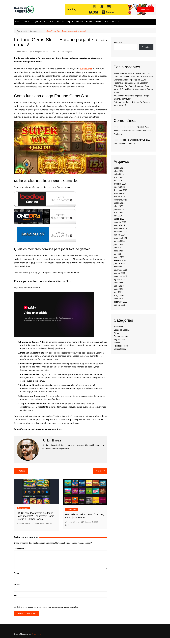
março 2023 (119, 295)
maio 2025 (118, 212)
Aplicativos (118, 327)
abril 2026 (118, 181)
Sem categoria (66, 52)
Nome (17, 573)
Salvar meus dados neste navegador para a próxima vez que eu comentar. (47, 607)
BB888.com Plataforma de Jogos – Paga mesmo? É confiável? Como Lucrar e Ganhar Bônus (36, 516)
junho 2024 (119, 248)
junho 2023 (119, 286)
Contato (26, 22)
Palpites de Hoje (121, 346)
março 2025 (119, 219)
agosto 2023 (119, 280)
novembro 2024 (120, 232)
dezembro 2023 (120, 267)
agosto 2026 (119, 168)
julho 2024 (118, 244)
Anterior (22, 471)
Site (15, 596)
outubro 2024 (119, 235)
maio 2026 (118, 177)
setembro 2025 (120, 200)
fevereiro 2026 (120, 184)
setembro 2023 (120, 276)
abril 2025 (118, 216)
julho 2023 (118, 283)
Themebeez (36, 634)
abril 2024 (118, 254)
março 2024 (119, 257)
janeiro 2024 (119, 264)
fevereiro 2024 (120, 260)
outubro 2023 (119, 273)
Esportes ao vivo (93, 22)
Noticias (115, 22)
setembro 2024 (120, 238)
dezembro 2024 (120, 228)
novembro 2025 (120, 193)
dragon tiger (86, 68)
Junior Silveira (22, 52)
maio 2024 (118, 251)
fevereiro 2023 (120, 299)
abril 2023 (118, 292)
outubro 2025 (119, 197)
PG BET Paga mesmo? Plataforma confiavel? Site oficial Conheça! (132, 130)
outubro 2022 (119, 305)
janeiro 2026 (119, 187)
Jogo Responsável (75, 22)
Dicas (106, 22)
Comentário (20, 549)
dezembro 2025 (120, 190)
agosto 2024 (119, 241)
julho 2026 (118, 171)
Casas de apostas (56, 22)
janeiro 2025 (119, 225)
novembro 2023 (120, 270)
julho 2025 (118, 206)
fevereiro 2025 (120, 222)
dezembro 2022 (120, 302)
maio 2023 (118, 289)
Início (17, 22)
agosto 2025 (119, 203)
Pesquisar (118, 42)
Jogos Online (39, 22)
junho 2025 (119, 209)
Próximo (99, 471)
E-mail (17, 584)
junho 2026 (119, 174)
